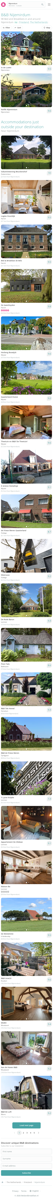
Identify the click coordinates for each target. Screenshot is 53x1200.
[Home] (2, 1182)
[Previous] (4, 48)
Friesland (24, 22)
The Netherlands (38, 22)
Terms (23, 1191)
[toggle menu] (49, 4)
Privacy (15, 1191)
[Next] (48, 48)
